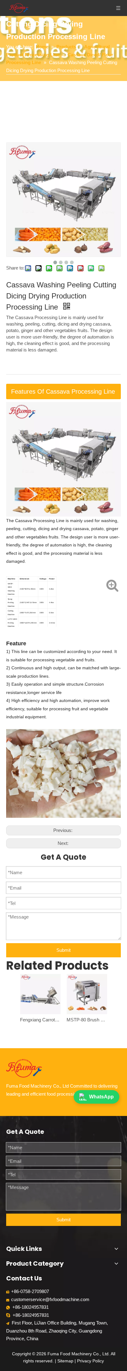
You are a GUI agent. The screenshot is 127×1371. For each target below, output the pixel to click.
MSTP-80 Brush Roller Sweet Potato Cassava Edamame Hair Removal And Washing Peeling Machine (87, 1019)
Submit (63, 950)
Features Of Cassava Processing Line (63, 391)
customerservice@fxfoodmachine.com (50, 1299)
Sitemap (65, 1360)
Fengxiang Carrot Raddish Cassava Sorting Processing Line (40, 1019)
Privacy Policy (90, 1360)
